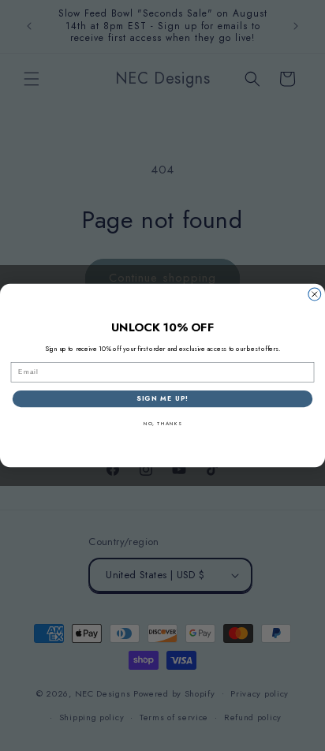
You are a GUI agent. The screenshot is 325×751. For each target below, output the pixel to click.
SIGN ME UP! (162, 398)
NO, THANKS (163, 424)
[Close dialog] (314, 294)
